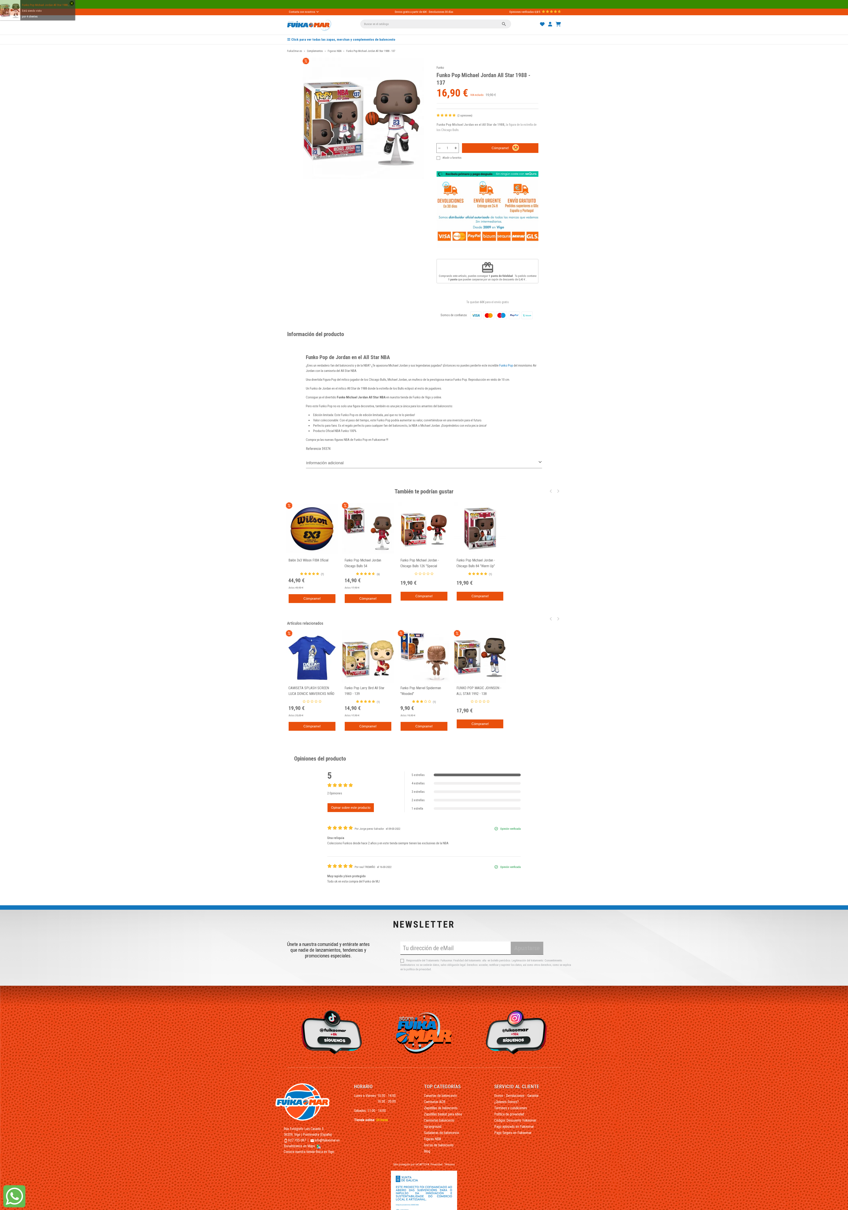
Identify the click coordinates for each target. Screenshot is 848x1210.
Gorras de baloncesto (439, 1145)
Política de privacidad (509, 1114)
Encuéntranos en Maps (300, 1146)
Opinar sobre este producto (350, 807)
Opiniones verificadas (521, 11)
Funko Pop (506, 365)
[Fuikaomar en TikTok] (330, 1032)
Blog (427, 1151)
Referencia (313, 449)
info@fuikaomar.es (327, 1140)
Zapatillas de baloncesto (441, 1108)
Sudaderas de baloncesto (441, 1133)
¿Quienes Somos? (506, 1102)
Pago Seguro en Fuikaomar (513, 1133)
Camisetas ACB (434, 1102)
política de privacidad (418, 969)
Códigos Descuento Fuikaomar (515, 1120)
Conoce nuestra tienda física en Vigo (309, 1152)
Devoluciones (436, 11)
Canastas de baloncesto (440, 1096)
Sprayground (432, 1126)
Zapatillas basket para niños (443, 1114)
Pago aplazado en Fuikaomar (514, 1126)
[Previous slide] (551, 491)
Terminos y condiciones (510, 1108)
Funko (440, 67)
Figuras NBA (432, 1139)
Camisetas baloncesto (439, 1120)
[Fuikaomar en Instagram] (517, 1032)
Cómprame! (500, 148)
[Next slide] (558, 491)
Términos (449, 1164)
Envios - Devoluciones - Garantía (516, 1096)
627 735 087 (297, 1140)
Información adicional (325, 463)
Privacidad (436, 1164)
